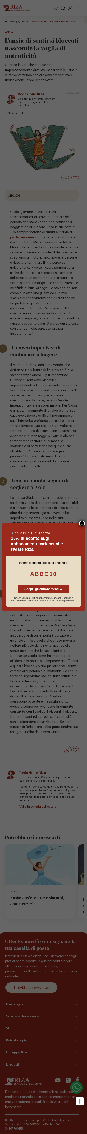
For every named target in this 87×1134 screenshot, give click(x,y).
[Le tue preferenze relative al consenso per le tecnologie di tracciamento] (80, 1101)
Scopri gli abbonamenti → (43, 589)
